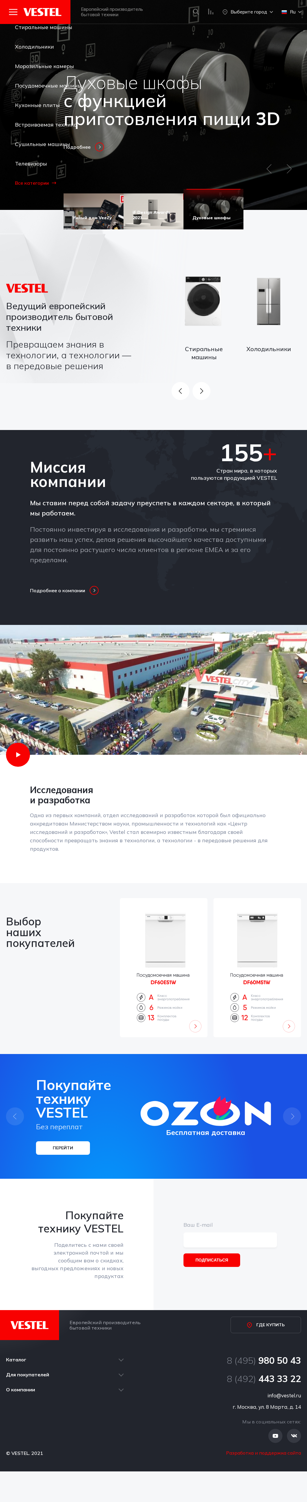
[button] (269, 171)
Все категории (32, 183)
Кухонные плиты (37, 105)
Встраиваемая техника (46, 124)
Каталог (16, 1360)
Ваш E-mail (198, 1225)
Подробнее (77, 147)
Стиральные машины (43, 27)
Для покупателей (27, 1375)
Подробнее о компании (57, 590)
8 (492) (264, 1378)
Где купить (270, 1324)
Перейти (63, 1148)
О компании (20, 1390)
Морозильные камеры (44, 66)
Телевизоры (31, 163)
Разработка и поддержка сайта (263, 1453)
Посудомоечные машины (48, 85)
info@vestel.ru (284, 1395)
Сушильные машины (42, 144)
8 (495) (264, 1360)
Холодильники (34, 46)
